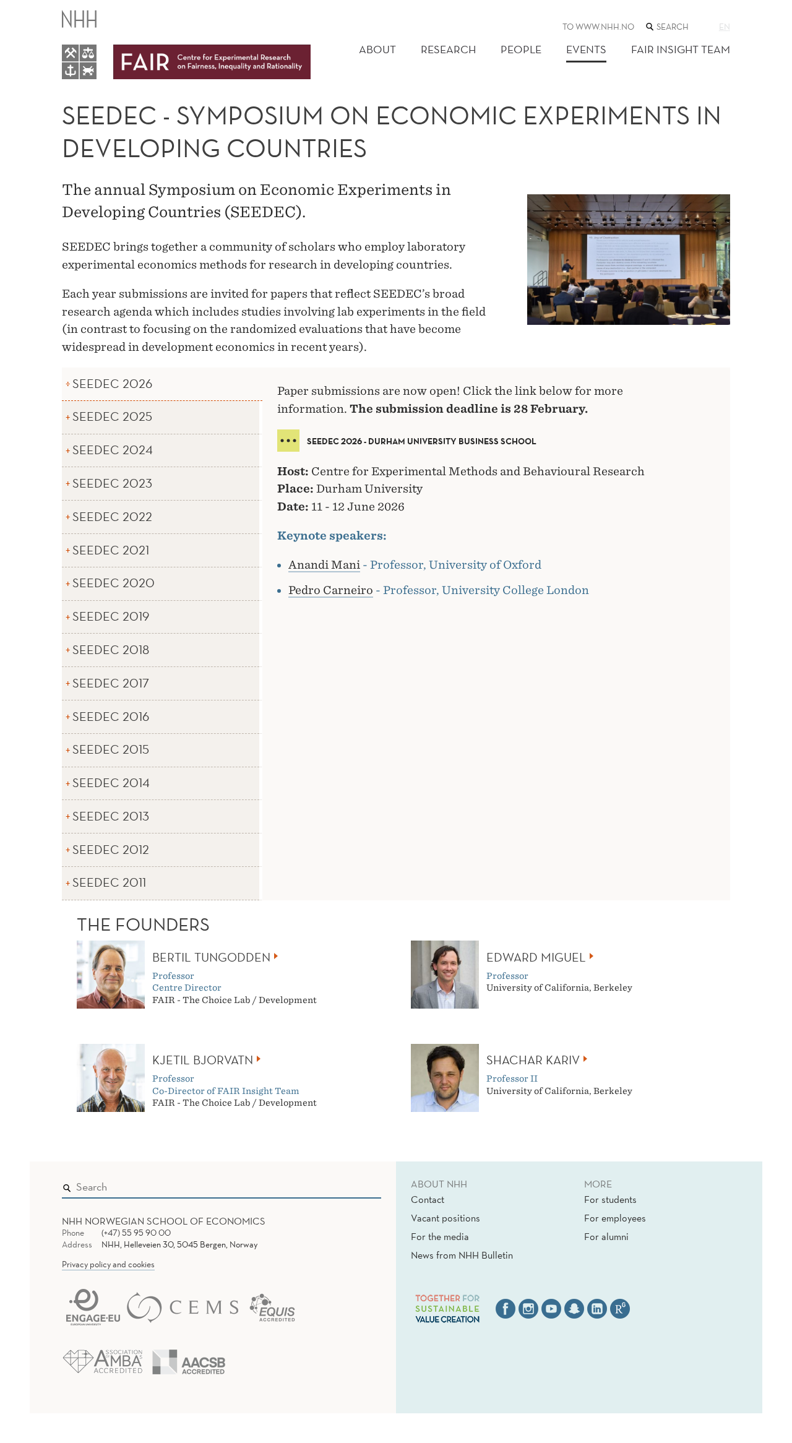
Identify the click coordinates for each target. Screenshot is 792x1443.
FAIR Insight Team (680, 49)
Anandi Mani (324, 564)
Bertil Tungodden (211, 957)
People (521, 49)
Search (354, 1184)
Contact (427, 1199)
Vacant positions (445, 1218)
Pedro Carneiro (330, 590)
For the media (440, 1236)
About (377, 49)
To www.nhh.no (598, 26)
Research (448, 49)
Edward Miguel (536, 957)
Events (586, 49)
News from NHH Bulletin (462, 1255)
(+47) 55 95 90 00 (136, 1232)
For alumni (606, 1236)
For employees (615, 1218)
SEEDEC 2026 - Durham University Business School (421, 441)
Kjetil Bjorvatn (202, 1060)
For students (610, 1199)
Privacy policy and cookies (108, 1264)
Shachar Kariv (533, 1060)
